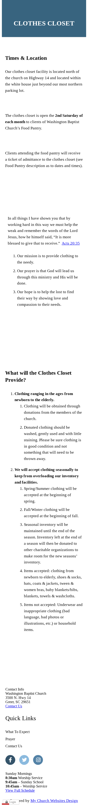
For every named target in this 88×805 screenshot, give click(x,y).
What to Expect (17, 732)
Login (12, 802)
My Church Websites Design (54, 800)
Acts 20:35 (71, 243)
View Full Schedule (20, 790)
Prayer (10, 739)
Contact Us (13, 706)
